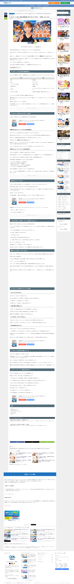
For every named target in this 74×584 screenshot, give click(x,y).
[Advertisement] (21, 279)
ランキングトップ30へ (63, 192)
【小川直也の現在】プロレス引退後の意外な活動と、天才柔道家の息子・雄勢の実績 (64, 139)
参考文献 (60, 199)
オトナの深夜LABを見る (9, 494)
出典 (16, 13)
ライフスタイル (63, 156)
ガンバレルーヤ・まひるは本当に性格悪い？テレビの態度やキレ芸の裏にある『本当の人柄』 (64, 88)
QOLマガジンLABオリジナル (63, 152)
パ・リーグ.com (25, 13)
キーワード (56, 555)
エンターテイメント (11, 13)
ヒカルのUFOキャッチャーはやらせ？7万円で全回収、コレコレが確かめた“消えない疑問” (64, 101)
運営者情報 (18, 582)
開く (19, 67)
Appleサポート (63, 209)
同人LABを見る (8, 505)
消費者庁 (60, 197)
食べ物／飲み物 (63, 158)
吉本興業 (60, 204)
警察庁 (63, 204)
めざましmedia (64, 199)
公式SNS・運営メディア (9, 582)
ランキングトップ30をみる (12, 578)
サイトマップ (14, 582)
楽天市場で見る (22, 124)
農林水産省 (64, 197)
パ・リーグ (26, 448)
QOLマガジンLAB (53, 18)
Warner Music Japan (39, 13)
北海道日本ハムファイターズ (32, 13)
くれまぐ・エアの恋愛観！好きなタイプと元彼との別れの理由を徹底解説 (64, 51)
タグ (55, 562)
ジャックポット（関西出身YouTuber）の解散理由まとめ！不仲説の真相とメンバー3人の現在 (64, 38)
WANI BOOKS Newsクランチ (47, 13)
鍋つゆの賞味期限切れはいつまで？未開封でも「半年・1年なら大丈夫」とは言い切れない (64, 63)
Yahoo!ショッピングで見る (30, 124)
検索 (62, 569)
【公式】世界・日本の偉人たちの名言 (65, 0)
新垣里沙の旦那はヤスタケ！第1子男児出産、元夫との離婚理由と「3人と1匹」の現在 (64, 114)
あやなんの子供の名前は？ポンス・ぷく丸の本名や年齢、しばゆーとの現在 (64, 26)
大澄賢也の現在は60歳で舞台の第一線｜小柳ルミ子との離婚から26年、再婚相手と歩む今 (64, 76)
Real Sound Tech (65, 201)
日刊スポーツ (20, 13)
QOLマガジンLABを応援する (63, 224)
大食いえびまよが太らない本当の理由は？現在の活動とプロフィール (64, 126)
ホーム (5, 582)
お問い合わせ (22, 582)
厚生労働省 (60, 206)
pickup (59, 209)
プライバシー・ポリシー (27, 582)
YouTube (64, 206)
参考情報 (60, 201)
